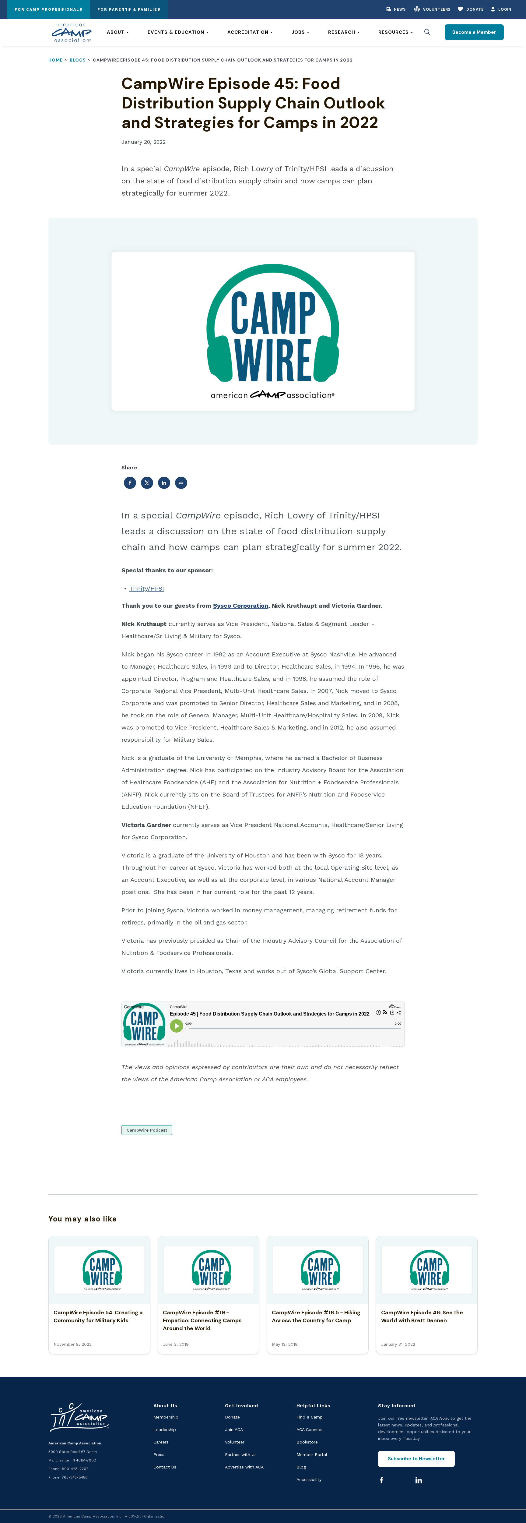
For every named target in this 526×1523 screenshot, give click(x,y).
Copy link (181, 483)
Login (504, 9)
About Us (165, 1405)
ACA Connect (309, 1429)
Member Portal (311, 1454)
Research (341, 32)
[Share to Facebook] (130, 483)
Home (55, 60)
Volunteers (437, 9)
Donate (475, 9)
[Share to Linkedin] (164, 483)
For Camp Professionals (49, 9)
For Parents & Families (129, 9)
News (400, 9)
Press (158, 1454)
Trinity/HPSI (146, 588)
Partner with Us (241, 1454)
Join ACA (234, 1429)
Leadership (164, 1429)
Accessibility (308, 1479)
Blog (301, 1467)
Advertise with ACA (244, 1467)
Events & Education (176, 32)
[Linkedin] (419, 1480)
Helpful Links (313, 1405)
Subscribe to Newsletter (416, 1459)
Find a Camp (309, 1417)
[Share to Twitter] (147, 483)
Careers (161, 1442)
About (115, 32)
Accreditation (247, 32)
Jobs (298, 32)
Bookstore (307, 1442)
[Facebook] (381, 1480)
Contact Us (164, 1467)
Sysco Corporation (240, 605)
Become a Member (474, 32)
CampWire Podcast (147, 1130)
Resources (393, 32)
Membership (165, 1417)
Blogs (78, 60)
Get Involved (241, 1405)
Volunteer (234, 1442)
